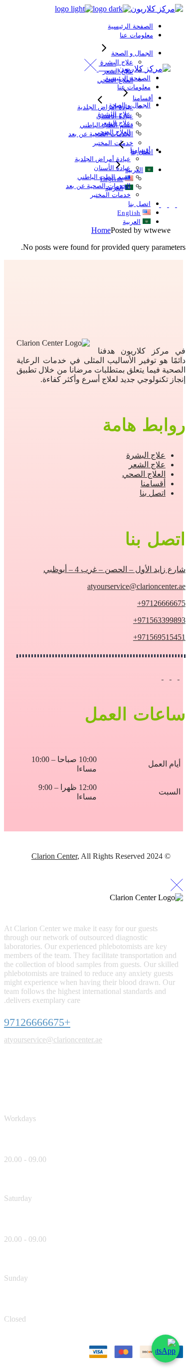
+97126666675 (37, 1022)
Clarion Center (54, 856)
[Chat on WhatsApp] (166, 1349)
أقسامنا (153, 483)
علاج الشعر (147, 464)
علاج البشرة (146, 455)
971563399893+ (159, 620)
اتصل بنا (153, 493)
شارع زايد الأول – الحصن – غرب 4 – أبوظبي (114, 569)
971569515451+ (159, 637)
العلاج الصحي (144, 474)
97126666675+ (161, 603)
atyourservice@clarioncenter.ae (136, 586)
